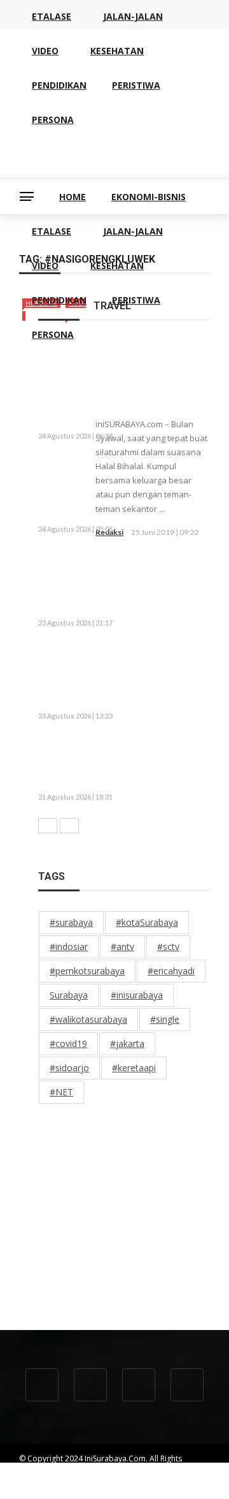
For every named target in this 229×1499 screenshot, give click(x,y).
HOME (72, 197)
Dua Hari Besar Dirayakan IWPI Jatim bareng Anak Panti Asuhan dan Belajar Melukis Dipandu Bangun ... (119, 675)
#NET (61, 1092)
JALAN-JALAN (133, 231)
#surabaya (71, 922)
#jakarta (127, 1043)
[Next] (69, 825)
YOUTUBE (150, 1481)
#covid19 (68, 1043)
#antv (122, 946)
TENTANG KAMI (46, 1481)
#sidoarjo (69, 1068)
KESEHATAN (117, 266)
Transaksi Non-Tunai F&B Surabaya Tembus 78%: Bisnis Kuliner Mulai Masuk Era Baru (154, 762)
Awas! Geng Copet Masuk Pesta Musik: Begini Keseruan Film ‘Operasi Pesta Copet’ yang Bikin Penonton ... (120, 582)
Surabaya (69, 995)
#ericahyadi (171, 971)
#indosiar (69, 946)
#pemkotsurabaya (87, 971)
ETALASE (51, 231)
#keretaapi (134, 1068)
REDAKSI (103, 1481)
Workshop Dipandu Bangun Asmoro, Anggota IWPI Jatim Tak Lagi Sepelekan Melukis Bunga (115, 489)
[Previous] (47, 825)
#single (164, 1019)
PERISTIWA (136, 300)
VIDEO (45, 266)
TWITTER (89, 1493)
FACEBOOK (39, 1493)
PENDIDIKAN (59, 300)
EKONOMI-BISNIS (148, 197)
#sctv (168, 946)
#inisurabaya (137, 995)
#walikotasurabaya (88, 1019)
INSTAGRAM (140, 1493)
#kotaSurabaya (147, 922)
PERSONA (53, 334)
